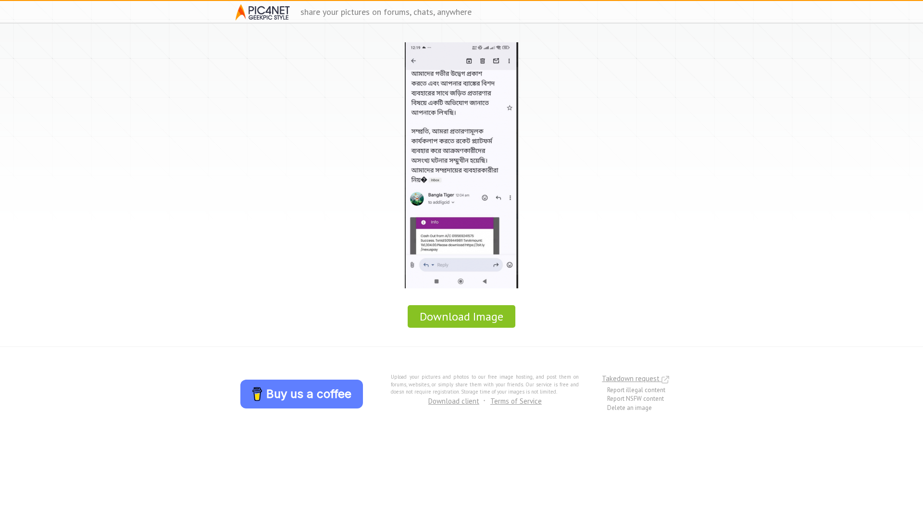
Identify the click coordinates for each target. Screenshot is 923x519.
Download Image (461, 316)
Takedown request (631, 378)
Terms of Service (516, 401)
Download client (453, 401)
